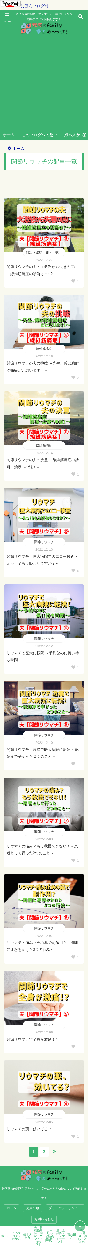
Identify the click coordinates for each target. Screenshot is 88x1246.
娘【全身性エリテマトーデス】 (60, 1236)
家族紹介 (71, 1236)
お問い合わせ (44, 1219)
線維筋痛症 (44, 349)
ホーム (9, 135)
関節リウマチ (44, 542)
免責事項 (32, 1208)
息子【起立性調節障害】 (49, 1236)
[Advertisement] (44, 83)
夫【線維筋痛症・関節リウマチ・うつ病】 (38, 1236)
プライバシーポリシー (65, 1208)
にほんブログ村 (35, 6)
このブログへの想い (39, 135)
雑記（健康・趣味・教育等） (45, 252)
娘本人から (74, 135)
